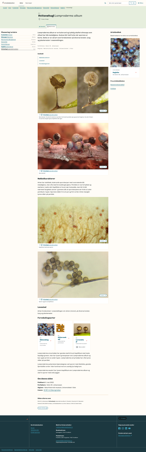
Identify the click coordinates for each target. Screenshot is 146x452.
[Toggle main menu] (140, 3)
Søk (134, 3)
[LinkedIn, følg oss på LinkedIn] (126, 428)
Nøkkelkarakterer (44, 57)
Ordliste (113, 88)
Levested (41, 60)
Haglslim (62, 7)
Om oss (32, 427)
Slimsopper (23, 7)
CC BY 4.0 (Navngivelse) (52, 390)
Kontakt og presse (35, 432)
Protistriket (15, 7)
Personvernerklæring (7, 449)
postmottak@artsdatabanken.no (64, 440)
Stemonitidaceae (55, 7)
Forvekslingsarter (44, 63)
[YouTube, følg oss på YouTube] (129, 428)
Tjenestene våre (35, 430)
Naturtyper (28, 3)
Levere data (39, 449)
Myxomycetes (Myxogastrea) (34, 7)
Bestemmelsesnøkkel (117, 85)
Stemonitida (46, 7)
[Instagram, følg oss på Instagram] (123, 428)
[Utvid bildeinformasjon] (41, 115)
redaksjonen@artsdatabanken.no (64, 427)
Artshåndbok (115, 32)
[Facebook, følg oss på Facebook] (119, 428)
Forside (5, 7)
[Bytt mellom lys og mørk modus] (105, 3)
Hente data (31, 449)
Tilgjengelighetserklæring (20, 449)
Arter (21, 3)
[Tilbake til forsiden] (8, 3)
